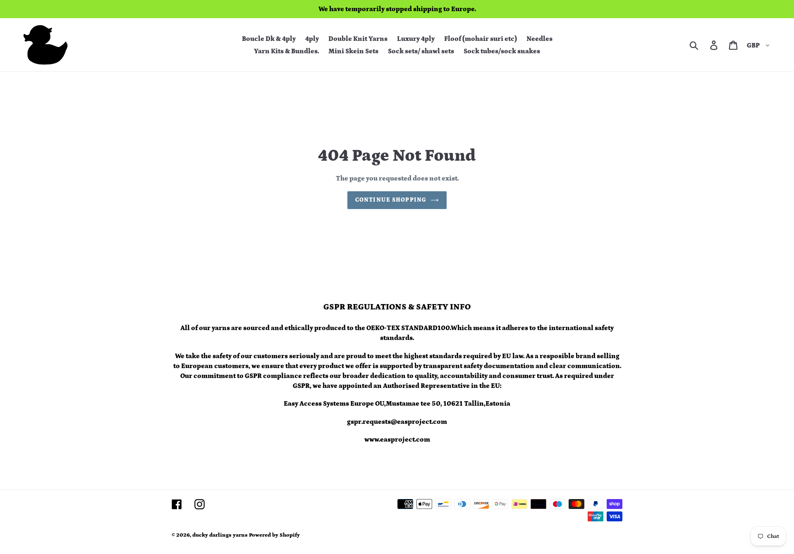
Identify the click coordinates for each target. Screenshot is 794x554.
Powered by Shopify (274, 535)
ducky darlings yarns (220, 535)
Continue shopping (390, 200)
